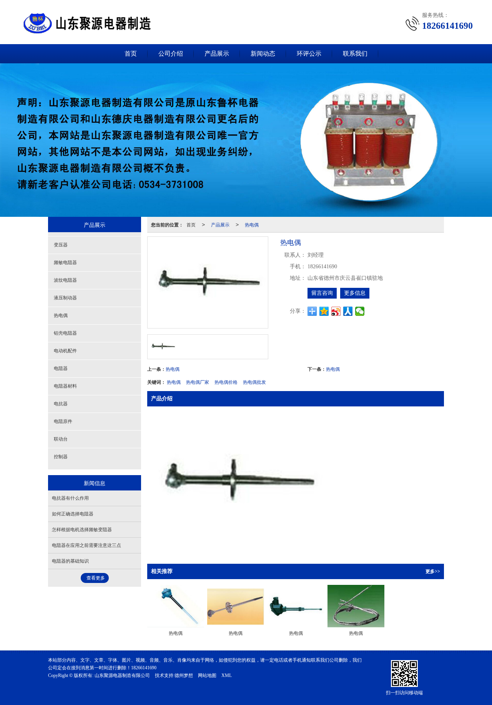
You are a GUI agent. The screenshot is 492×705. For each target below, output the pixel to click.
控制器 (61, 456)
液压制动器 (65, 297)
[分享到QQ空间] (324, 311)
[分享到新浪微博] (336, 311)
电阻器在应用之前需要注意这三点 (86, 545)
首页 (131, 53)
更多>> (433, 571)
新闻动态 (263, 53)
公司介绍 (170, 53)
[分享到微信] (360, 311)
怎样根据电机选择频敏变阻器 (82, 529)
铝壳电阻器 (65, 333)
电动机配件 (65, 350)
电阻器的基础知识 (70, 561)
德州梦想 (184, 675)
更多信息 (355, 293)
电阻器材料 (65, 386)
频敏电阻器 (65, 262)
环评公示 (309, 53)
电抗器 (61, 403)
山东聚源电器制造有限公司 (122, 675)
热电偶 (252, 224)
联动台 (61, 439)
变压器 (61, 245)
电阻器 (61, 368)
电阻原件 (63, 421)
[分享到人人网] (348, 311)
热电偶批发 (254, 381)
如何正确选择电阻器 (72, 514)
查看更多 (95, 578)
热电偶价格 (226, 381)
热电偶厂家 (197, 381)
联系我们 (355, 53)
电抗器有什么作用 (70, 498)
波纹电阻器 (65, 280)
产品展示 (216, 53)
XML (226, 675)
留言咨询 (322, 293)
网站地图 (207, 675)
